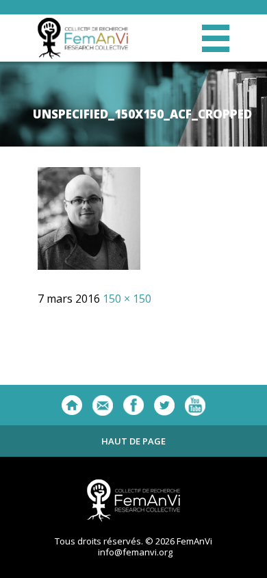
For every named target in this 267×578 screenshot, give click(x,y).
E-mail (102, 405)
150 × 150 (127, 298)
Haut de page (133, 441)
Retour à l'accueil (72, 405)
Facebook (133, 405)
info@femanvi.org (135, 552)
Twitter (164, 405)
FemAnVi (83, 38)
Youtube (195, 405)
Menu (215, 38)
